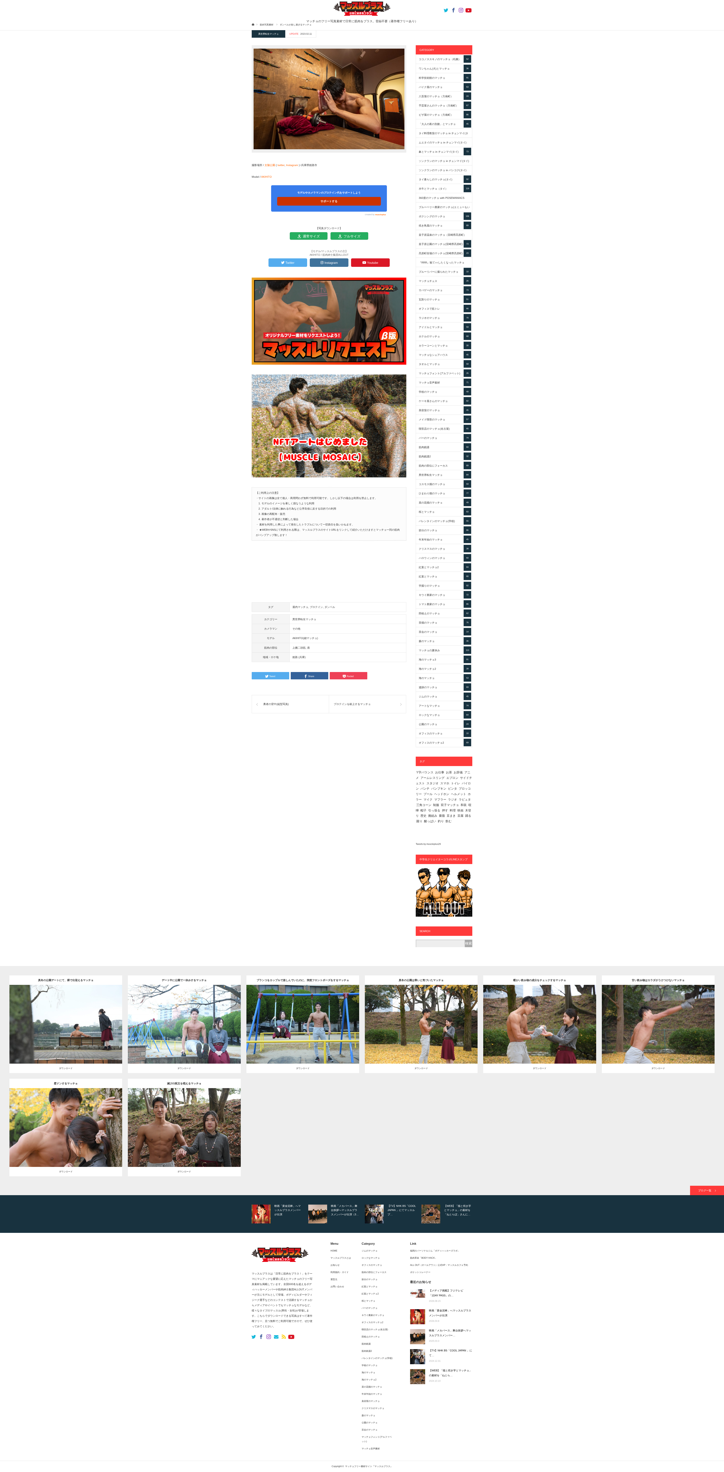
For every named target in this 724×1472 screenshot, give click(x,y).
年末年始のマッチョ (444, 539)
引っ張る (434, 810)
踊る (468, 815)
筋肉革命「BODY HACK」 (423, 1258)
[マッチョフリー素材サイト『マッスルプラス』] (280, 1263)
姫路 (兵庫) (299, 657)
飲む (449, 821)
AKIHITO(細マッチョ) (305, 638)
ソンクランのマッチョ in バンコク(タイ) (444, 172)
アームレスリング (432, 777)
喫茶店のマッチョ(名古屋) (444, 428)
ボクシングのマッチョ (444, 216)
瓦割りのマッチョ (444, 299)
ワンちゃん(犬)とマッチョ (444, 68)
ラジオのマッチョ (444, 317)
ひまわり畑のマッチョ (444, 493)
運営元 (334, 1279)
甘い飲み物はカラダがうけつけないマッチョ (658, 980)
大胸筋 (339, 1021)
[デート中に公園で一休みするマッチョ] (184, 1030)
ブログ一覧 (704, 1190)
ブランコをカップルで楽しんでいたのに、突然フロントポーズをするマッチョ (303, 980)
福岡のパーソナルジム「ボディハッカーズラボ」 (435, 1250)
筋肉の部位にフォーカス (444, 465)
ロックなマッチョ (444, 714)
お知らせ (335, 1265)
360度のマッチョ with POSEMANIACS (444, 199)
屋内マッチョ (300, 607)
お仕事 (439, 772)
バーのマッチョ (444, 437)
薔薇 (442, 815)
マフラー (440, 799)
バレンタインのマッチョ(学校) (444, 521)
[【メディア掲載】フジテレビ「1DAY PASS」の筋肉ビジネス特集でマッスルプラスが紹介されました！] (417, 1296)
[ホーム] (253, 24)
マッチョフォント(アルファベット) (444, 373)
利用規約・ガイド (340, 1272)
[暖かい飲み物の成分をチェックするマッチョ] (539, 1030)
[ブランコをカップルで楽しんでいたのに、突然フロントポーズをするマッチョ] (302, 1030)
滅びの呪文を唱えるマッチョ (184, 1083)
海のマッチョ (444, 678)
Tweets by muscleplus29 (428, 844)
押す (445, 810)
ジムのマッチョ (444, 696)
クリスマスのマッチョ (444, 548)
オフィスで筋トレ (444, 308)
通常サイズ (311, 236)
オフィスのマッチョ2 (444, 742)
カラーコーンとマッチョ (444, 345)
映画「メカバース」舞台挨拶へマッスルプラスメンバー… (450, 1333)
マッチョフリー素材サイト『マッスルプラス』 (369, 1466)
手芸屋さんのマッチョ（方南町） (444, 105)
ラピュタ (465, 799)
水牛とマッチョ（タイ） (444, 188)
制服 (436, 805)
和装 (464, 805)
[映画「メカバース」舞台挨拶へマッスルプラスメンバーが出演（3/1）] (417, 1336)
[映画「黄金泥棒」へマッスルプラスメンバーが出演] (417, 1316)
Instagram (292, 165)
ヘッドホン (441, 794)
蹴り (419, 821)
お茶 (449, 772)
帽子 (423, 810)
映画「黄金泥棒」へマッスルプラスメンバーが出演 (450, 1313)
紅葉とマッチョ (444, 576)
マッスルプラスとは (341, 1258)
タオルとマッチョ (444, 364)
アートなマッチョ (444, 705)
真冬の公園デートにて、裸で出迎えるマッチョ (66, 980)
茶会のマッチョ (444, 631)
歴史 (423, 815)
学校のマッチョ (444, 391)
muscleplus (380, 215)
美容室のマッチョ (444, 410)
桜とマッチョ (444, 511)
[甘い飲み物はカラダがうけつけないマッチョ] (658, 1030)
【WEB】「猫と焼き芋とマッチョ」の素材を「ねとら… (450, 1373)
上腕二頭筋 (299, 647)
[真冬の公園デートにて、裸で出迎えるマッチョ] (66, 1030)
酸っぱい (430, 821)
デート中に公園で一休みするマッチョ (184, 980)
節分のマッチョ (444, 530)
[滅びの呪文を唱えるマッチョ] (184, 1133)
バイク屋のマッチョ (444, 87)
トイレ (455, 783)
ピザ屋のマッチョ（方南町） (444, 114)
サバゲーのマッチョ (444, 290)
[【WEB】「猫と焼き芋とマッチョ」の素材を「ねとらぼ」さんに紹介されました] (417, 1376)
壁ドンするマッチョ (66, 1083)
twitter (281, 165)
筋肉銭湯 (444, 447)
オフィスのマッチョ (444, 733)
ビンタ (452, 788)
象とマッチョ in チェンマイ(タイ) (444, 151)
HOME (334, 1250)
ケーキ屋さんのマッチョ (444, 401)
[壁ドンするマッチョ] (66, 1133)
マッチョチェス (444, 280)
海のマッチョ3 (444, 659)
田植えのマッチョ (444, 613)
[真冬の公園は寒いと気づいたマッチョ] (421, 1030)
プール (428, 794)
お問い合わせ (337, 1286)
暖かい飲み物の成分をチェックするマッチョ (539, 980)
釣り (441, 821)
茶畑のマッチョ (444, 622)
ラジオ (452, 799)
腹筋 (217, 1021)
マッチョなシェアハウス (444, 354)
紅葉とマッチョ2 (444, 567)
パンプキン (438, 788)
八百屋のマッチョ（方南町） (444, 96)
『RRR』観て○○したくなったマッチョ (444, 264)
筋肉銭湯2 (444, 456)
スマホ (444, 783)
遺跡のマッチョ (444, 687)
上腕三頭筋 (452, 1021)
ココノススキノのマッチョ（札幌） (444, 59)
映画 (460, 810)
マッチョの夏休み (444, 650)
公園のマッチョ (444, 724)
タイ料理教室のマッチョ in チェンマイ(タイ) (444, 135)
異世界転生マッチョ (268, 34)
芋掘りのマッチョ (444, 585)
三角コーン (423, 805)
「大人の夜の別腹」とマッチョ (444, 124)
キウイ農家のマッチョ (444, 594)
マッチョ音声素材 (444, 382)
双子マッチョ (450, 805)
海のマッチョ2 (444, 668)
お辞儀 (458, 772)
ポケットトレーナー (420, 1272)
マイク (428, 799)
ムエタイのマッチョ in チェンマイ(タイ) (444, 144)
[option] (277, 1214)
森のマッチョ (444, 641)
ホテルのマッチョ (444, 336)
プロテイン (316, 607)
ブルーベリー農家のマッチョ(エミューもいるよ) (444, 209)
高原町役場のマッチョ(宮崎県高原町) (444, 253)
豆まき (451, 815)
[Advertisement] (329, 573)
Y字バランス (424, 772)
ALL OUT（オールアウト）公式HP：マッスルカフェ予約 (439, 1265)
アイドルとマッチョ (444, 327)
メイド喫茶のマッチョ (444, 419)
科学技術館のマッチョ (444, 77)
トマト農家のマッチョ (444, 604)
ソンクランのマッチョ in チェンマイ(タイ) (444, 162)
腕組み (432, 815)
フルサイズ (351, 236)
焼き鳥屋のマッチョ (444, 225)
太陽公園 (270, 165)
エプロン (452, 777)
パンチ (424, 788)
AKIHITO (266, 176)
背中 (98, 1021)
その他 (296, 628)
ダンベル (329, 607)
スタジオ (432, 783)
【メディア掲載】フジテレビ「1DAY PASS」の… (446, 1293)
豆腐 (460, 815)
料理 (453, 810)
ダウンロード (66, 1068)
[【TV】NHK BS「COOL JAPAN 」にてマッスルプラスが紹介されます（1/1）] (417, 1356)
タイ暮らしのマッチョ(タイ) (444, 179)
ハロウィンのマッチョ (444, 558)
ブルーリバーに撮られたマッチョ (444, 271)
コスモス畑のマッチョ (444, 484)
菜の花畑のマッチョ (444, 502)
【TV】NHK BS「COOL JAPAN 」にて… (450, 1353)
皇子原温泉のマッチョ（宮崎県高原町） (444, 236)
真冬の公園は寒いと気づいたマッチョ (421, 980)
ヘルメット (458, 794)
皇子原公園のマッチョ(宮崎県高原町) (444, 244)
